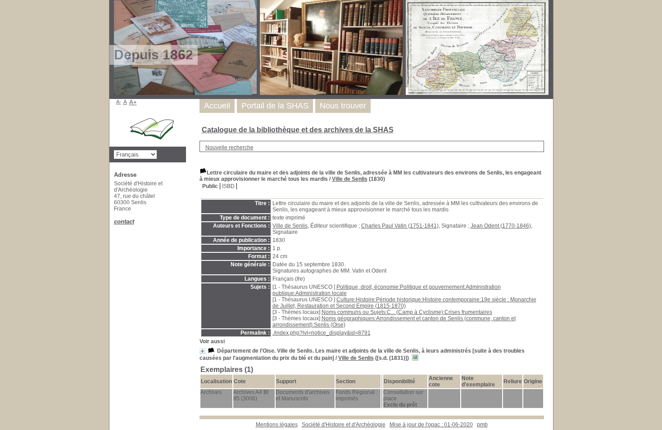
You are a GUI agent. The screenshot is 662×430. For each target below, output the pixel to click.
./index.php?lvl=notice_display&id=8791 (321, 333)
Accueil (217, 105)
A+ (133, 102)
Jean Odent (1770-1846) (501, 226)
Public (210, 186)
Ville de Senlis (349, 179)
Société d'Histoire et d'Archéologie (343, 424)
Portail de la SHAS (274, 105)
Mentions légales (277, 424)
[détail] (202, 351)
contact (124, 221)
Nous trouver (343, 105)
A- (118, 101)
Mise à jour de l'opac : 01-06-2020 (431, 424)
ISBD (228, 186)
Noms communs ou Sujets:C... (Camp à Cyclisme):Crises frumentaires (407, 312)
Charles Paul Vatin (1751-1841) (400, 226)
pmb (482, 424)
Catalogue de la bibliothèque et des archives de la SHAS (298, 130)
